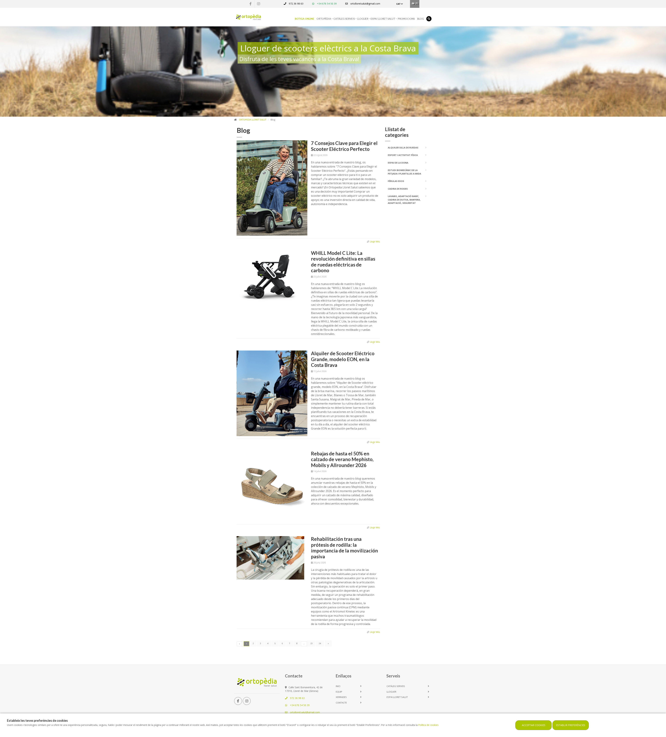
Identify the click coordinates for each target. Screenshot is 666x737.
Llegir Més (375, 241)
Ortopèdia (324, 18)
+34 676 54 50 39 (326, 3)
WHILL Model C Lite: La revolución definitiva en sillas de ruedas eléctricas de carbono (343, 261)
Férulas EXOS (396, 181)
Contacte (341, 702)
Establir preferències (570, 725)
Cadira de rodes (398, 188)
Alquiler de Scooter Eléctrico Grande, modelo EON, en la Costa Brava (342, 359)
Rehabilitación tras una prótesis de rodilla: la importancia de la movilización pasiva (344, 547)
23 (311, 643)
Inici (338, 686)
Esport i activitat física (403, 155)
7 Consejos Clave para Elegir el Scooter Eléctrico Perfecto (344, 146)
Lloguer (362, 18)
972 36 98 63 (295, 3)
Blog (420, 18)
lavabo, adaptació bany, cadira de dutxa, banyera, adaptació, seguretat (404, 200)
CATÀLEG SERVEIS (344, 18)
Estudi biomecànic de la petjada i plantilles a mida (404, 172)
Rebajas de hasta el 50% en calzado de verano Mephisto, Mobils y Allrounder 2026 (342, 459)
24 (320, 643)
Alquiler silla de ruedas (403, 147)
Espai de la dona (398, 162)
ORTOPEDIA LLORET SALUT (252, 119)
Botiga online (304, 18)
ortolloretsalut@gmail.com (365, 3)
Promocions (406, 18)
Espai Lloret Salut (383, 18)
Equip (339, 691)
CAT (398, 3)
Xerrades (341, 697)
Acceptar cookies (533, 725)
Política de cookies (428, 725)
